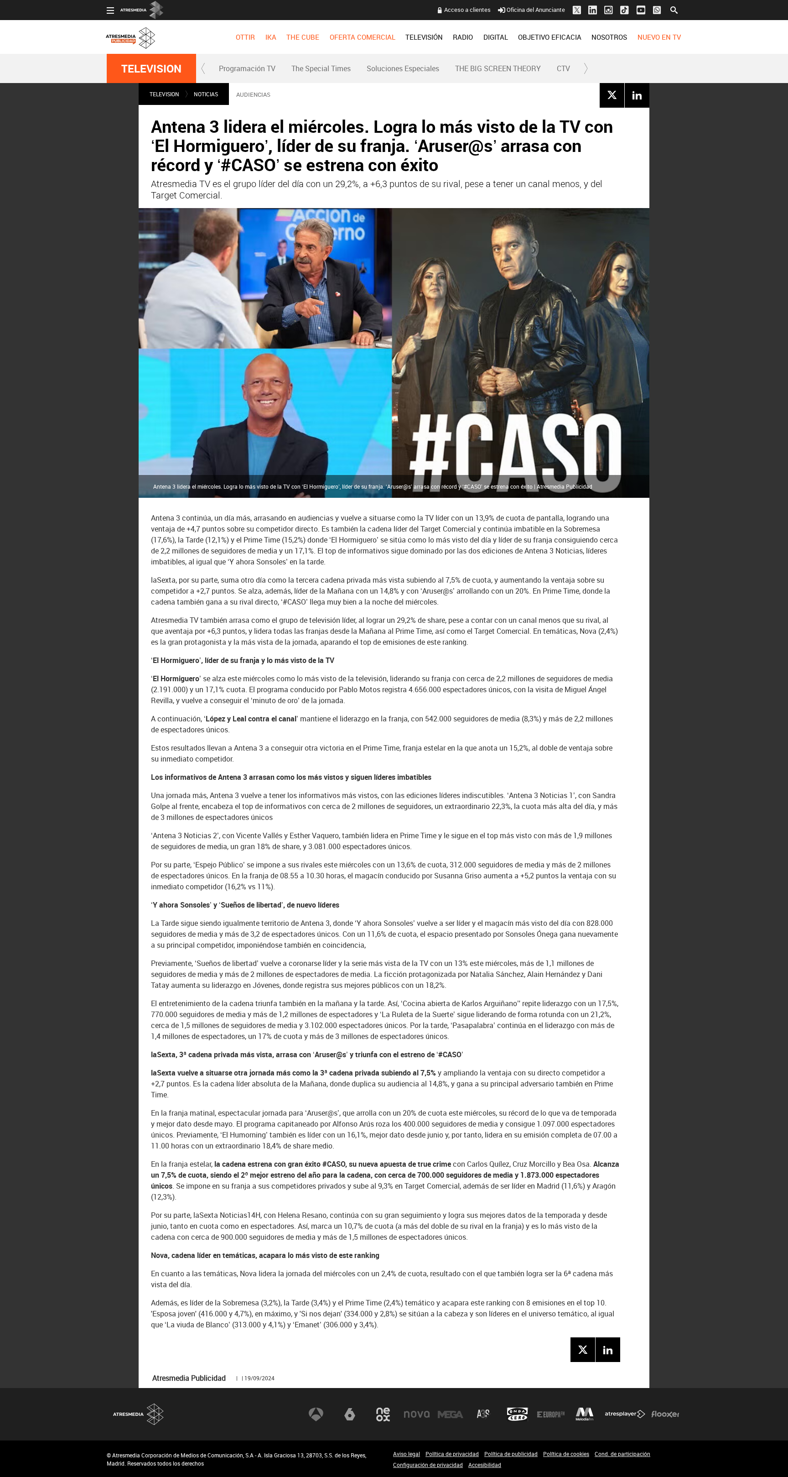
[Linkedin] (637, 95)
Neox (383, 1414)
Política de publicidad (511, 1453)
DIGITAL (495, 37)
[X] (612, 95)
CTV (563, 68)
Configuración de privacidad (428, 1464)
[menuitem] (245, 37)
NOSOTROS (609, 37)
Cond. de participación (622, 1453)
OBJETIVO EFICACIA (549, 37)
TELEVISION (151, 68)
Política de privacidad (452, 1453)
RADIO (463, 37)
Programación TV (247, 68)
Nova (416, 1414)
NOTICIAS (206, 94)
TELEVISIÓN (424, 37)
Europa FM (551, 1414)
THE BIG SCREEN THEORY (498, 68)
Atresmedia (139, 1414)
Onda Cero (517, 1414)
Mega (450, 1414)
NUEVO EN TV (659, 37)
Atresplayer (625, 1414)
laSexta (349, 1414)
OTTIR (245, 37)
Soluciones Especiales (403, 68)
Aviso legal (406, 1453)
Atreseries (484, 1414)
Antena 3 (316, 1414)
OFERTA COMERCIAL (362, 37)
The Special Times (321, 68)
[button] (203, 68)
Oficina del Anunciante (536, 9)
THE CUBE (302, 37)
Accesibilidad (484, 1464)
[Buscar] (674, 9)
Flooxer (665, 1414)
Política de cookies (566, 1453)
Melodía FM (584, 1414)
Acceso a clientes (467, 9)
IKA (270, 37)
